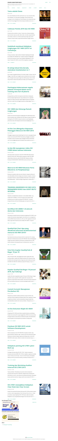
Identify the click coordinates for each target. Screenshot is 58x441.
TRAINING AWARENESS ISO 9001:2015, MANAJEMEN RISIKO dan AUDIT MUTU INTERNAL (22, 189)
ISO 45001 (35, 7)
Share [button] (8, 23)
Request (18, 7)
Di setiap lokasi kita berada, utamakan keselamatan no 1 (19, 69)
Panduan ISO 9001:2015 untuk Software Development (19, 327)
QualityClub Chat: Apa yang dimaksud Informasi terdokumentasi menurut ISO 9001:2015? (22, 230)
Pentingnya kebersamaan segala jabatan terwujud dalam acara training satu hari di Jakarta (20, 89)
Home (8, 7)
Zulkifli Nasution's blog (15, 2)
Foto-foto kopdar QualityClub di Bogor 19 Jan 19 (20, 251)
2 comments (12, 62)
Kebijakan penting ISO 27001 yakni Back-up (21, 347)
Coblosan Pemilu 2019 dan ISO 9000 (21, 29)
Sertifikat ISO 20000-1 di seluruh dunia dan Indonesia (20, 210)
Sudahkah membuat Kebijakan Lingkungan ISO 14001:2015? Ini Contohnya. (20, 48)
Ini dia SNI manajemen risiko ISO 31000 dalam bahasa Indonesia (20, 149)
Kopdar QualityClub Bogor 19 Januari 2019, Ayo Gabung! (22, 271)
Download (13, 7)
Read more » (34, 23)
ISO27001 (40, 7)
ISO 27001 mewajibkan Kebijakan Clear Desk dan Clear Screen (20, 386)
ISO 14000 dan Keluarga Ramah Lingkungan (19, 110)
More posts (34, 402)
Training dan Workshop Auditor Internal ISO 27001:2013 (20, 366)
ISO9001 (30, 7)
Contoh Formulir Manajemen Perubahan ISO (19, 290)
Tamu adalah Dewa (15, 11)
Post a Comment (13, 23)
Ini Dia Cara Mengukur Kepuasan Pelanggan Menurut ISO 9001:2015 (21, 130)
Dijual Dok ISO (24, 7)
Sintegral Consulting (8, 424)
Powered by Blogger (29, 437)
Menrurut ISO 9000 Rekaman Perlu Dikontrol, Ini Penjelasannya (21, 169)
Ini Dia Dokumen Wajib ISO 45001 (20, 309)
